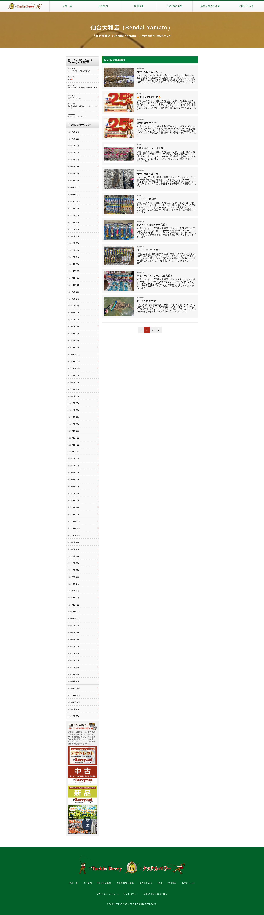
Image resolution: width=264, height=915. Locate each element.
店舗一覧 (67, 6)
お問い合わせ (246, 6)
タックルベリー (25, 6)
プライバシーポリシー (107, 894)
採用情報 (139, 6)
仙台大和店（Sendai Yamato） (132, 28)
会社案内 (103, 6)
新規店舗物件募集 (210, 6)
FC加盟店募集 (174, 6)
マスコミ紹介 (145, 883)
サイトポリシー (130, 894)
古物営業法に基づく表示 (156, 894)
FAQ (160, 883)
